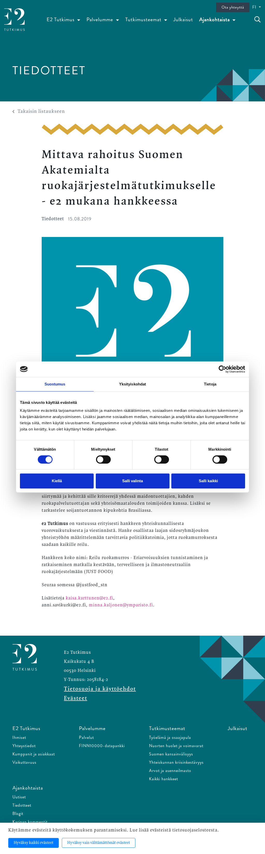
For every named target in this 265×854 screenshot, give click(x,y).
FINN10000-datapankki (102, 746)
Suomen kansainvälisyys (171, 754)
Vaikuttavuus (24, 762)
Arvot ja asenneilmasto (170, 771)
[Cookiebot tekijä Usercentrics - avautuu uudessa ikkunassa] (222, 369)
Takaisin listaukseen (41, 111)
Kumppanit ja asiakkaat (33, 754)
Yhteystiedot (24, 746)
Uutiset (19, 797)
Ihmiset (19, 737)
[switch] (103, 459)
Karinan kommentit (30, 822)
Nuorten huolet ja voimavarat (176, 746)
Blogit (17, 813)
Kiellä (57, 481)
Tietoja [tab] (210, 384)
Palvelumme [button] (100, 19)
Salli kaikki (208, 481)
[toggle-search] (257, 20)
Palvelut (86, 737)
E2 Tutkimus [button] (61, 19)
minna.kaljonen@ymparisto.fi (121, 605)
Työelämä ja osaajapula (170, 737)
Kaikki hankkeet (163, 779)
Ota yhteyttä (233, 7)
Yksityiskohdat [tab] (132, 384)
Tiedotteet (21, 805)
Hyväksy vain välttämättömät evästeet (98, 843)
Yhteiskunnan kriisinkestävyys (176, 762)
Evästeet (75, 698)
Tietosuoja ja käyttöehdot (100, 689)
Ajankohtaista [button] (215, 19)
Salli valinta (132, 481)
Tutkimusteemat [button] (144, 19)
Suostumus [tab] (55, 384)
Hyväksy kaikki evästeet (33, 843)
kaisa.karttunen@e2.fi (89, 598)
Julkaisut (183, 19)
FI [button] (255, 7)
